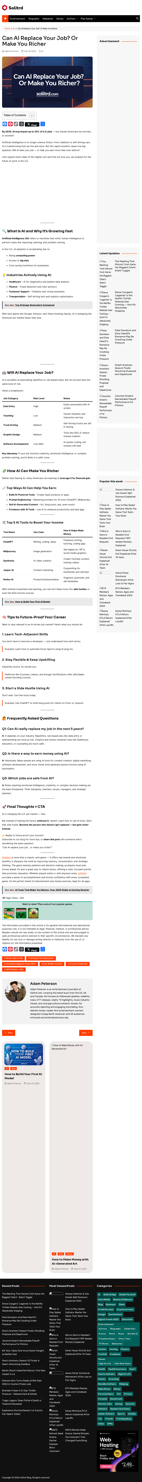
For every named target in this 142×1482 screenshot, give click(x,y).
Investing (114, 1379)
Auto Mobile (104, 1299)
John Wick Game (122, 1363)
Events (102, 1334)
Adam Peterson (12, 51)
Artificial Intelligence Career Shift (21, 964)
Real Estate (116, 1399)
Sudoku (132, 1414)
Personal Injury (106, 1394)
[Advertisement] (47, 193)
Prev (10, 1033)
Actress (103, 1329)
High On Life (105, 1363)
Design (101, 1314)
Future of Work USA (79, 964)
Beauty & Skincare (122, 1299)
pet (119, 1394)
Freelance (115, 1354)
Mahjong (123, 1384)
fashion (102, 1349)
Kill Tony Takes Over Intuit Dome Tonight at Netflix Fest (23, 1352)
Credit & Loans (105, 1309)
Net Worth (132, 1334)
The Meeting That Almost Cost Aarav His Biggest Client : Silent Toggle (126, 266)
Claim (122, 1304)
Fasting (114, 1349)
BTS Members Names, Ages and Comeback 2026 (125, 592)
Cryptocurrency (125, 1309)
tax (100, 1419)
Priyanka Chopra (107, 1338)
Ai (14, 28)
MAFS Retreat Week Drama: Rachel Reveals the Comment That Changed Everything (77, 1435)
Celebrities (129, 1329)
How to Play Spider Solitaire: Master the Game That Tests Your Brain (126, 510)
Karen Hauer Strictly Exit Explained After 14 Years (126, 554)
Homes (101, 1379)
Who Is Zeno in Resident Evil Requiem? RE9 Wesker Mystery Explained (124, 538)
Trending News (123, 1419)
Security (130, 1404)
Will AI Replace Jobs (15, 969)
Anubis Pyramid (127, 1294)
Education (127, 1319)
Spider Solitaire (106, 1414)
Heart (132, 1369)
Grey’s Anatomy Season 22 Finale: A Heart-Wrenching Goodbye (21, 1362)
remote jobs (105, 1404)
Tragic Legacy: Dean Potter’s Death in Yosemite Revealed (21, 1402)
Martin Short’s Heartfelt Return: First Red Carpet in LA (23, 1372)
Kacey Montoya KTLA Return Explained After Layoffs (124, 616)
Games (59, 18)
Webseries (48, 18)
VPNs (110, 1424)
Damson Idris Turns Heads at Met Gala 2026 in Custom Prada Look (21, 1382)
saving (118, 1404)
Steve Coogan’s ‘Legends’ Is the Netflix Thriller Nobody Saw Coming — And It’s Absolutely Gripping (125, 301)
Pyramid (102, 1399)
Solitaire (6, 857)
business (111, 1304)
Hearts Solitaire (106, 1374)
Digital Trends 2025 (108, 1319)
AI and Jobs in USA (14, 958)
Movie (112, 1334)
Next (84, 1033)
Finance (125, 1349)
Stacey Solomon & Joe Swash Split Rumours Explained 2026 (125, 495)
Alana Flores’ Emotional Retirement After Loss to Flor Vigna (125, 578)
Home (7, 28)
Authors (71, 18)
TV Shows (104, 1343)
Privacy (128, 1394)
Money (69, 1254)
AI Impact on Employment (42, 958)
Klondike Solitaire (107, 1384)
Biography (34, 18)
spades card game (120, 1409)
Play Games (87, 18)
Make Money (104, 1389)
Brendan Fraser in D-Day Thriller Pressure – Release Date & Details (19, 1392)
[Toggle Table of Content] (30, 115)
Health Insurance (117, 1369)
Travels (109, 1419)
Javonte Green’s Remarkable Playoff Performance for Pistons (125, 400)
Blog (13, 1069)
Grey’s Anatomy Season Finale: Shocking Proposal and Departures (125, 370)
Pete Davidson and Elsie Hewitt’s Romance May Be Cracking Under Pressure (125, 336)
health (101, 1369)
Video (101, 1424)
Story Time (124, 1338)
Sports (121, 1414)
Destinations (115, 1314)
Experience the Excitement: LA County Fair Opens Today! (22, 1412)
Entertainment (17, 18)
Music (121, 1334)
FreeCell (102, 1354)
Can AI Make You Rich (53, 964)
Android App (109, 1294)
